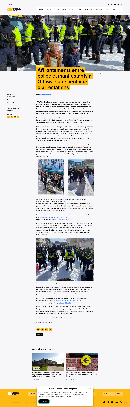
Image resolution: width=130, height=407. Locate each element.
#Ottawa (45, 217)
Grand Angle (98, 9)
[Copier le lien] (18, 117)
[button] (91, 389)
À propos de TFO (35, 402)
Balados (115, 9)
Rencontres (79, 9)
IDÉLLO (112, 393)
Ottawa (39, 335)
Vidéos (107, 9)
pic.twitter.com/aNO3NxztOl (57, 217)
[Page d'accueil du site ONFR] (14, 9)
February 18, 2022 (65, 219)
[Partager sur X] (11, 117)
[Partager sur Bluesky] (8, 117)
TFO (105, 393)
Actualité (41, 9)
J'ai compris (43, 401)
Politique (49, 9)
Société (56, 9)
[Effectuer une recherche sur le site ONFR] (120, 9)
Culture (64, 9)
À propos (32, 393)
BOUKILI (119, 393)
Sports (71, 9)
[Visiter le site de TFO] (10, 4)
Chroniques (88, 9)
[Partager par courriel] (15, 117)
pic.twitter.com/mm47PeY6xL (71, 300)
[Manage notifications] (125, 403)
